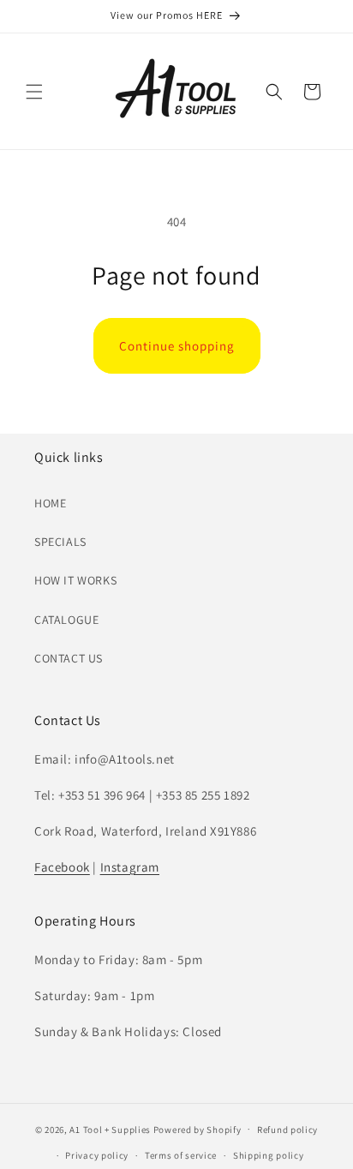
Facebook (62, 867)
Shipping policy (268, 1155)
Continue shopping (177, 346)
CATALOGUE (66, 619)
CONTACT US (68, 658)
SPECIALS (60, 541)
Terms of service (181, 1155)
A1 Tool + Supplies (110, 1129)
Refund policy (287, 1130)
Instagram (129, 867)
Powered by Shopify (197, 1129)
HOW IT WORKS (75, 580)
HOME (50, 503)
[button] (34, 92)
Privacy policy (97, 1155)
